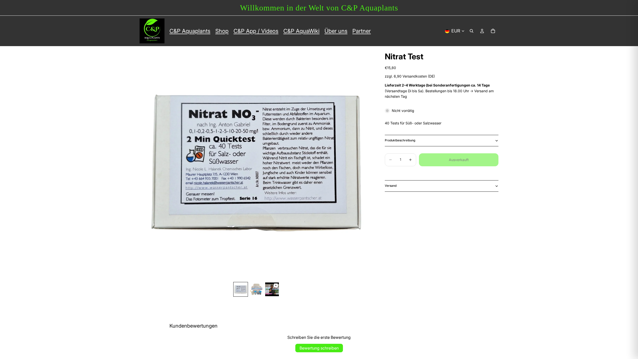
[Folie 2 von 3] (256, 289)
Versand (391, 185)
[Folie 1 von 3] (240, 289)
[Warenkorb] (492, 30)
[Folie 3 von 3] (272, 289)
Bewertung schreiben (319, 348)
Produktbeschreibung (400, 140)
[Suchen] (471, 30)
